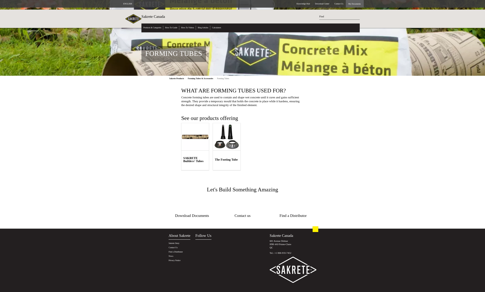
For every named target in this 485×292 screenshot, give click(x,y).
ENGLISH (127, 4)
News (171, 256)
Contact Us (173, 247)
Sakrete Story (174, 243)
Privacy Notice (174, 260)
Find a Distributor (176, 252)
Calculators (216, 28)
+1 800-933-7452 (282, 253)
